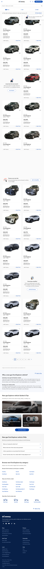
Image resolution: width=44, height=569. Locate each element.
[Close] (43, 16)
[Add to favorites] (19, 16)
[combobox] (21, 6)
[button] (22, 444)
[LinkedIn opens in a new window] (14, 523)
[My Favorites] (30, 1)
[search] (41, 6)
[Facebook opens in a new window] (3, 523)
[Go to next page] (31, 359)
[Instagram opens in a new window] (6, 523)
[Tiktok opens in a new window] (12, 523)
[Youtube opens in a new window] (9, 523)
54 (28, 359)
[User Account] (33, 1)
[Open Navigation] (2, 1)
